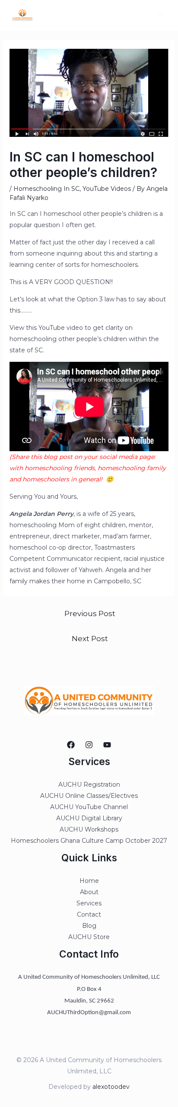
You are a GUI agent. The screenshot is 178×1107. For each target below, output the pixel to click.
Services (89, 903)
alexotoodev (111, 1087)
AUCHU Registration (89, 784)
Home (89, 881)
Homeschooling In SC (46, 189)
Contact (89, 914)
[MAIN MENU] (160, 15)
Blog (89, 926)
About (89, 892)
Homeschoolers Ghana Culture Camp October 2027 (89, 840)
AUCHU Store (89, 937)
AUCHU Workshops (89, 829)
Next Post (90, 638)
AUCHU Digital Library (89, 818)
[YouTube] (107, 745)
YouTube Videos (107, 189)
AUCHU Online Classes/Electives (89, 796)
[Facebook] (71, 745)
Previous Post (89, 613)
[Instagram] (89, 745)
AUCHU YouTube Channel (89, 807)
